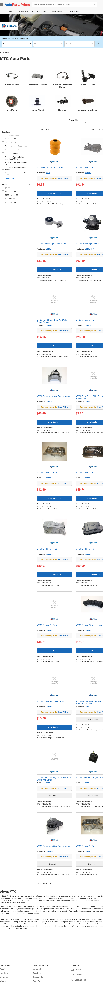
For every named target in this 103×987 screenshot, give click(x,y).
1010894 (49, 630)
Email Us (78, 970)
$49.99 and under (12, 188)
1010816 (88, 402)
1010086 (88, 173)
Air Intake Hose (11, 142)
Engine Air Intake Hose (89, 625)
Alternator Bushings (12, 153)
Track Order (37, 973)
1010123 (49, 783)
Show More (74, 120)
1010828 (49, 478)
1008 (48, 173)
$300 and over (10, 202)
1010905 (88, 630)
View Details (53, 193)
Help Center (4, 973)
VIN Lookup (4, 977)
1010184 (49, 249)
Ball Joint (62, 110)
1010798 (49, 402)
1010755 (88, 325)
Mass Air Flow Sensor (88, 110)
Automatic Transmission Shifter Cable (17, 174)
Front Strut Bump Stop (50, 167)
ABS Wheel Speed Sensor (15, 135)
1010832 (49, 554)
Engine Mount (37, 110)
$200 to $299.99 (11, 199)
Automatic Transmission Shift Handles (16, 169)
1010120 (88, 707)
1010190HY (89, 249)
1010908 (49, 707)
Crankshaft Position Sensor (62, 86)
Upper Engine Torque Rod (51, 244)
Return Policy (37, 981)
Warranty (3, 981)
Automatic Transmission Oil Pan (16, 163)
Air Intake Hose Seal (13, 150)
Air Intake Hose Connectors (16, 146)
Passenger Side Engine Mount (53, 396)
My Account (37, 969)
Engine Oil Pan (86, 167)
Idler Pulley (12, 110)
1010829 (88, 478)
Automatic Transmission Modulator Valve (14, 158)
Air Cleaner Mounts (12, 139)
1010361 (49, 325)
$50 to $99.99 (10, 191)
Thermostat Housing (37, 85)
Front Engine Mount (88, 244)
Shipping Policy (38, 977)
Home (2, 52)
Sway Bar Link (88, 85)
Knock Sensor (12, 85)
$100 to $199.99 (11, 195)
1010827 (88, 851)
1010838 (88, 554)
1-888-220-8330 (80, 980)
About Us (3, 969)
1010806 (49, 851)
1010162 (88, 783)
